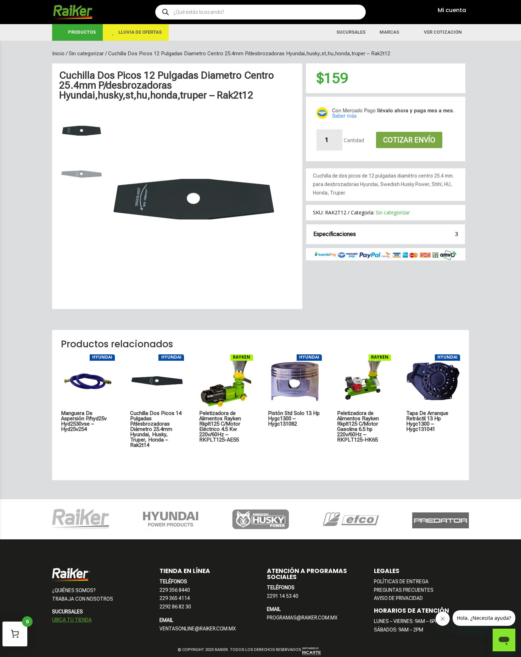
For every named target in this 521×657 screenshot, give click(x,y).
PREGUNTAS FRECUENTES (403, 590)
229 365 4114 (174, 598)
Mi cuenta (452, 10)
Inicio (58, 53)
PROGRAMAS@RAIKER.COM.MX (302, 617)
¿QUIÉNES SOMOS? (74, 590)
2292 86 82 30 (175, 607)
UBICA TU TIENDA (72, 620)
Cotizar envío (409, 140)
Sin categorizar (86, 53)
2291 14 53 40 (282, 596)
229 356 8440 (174, 590)
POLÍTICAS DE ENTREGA (401, 581)
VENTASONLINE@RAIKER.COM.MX (197, 628)
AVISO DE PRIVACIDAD (398, 598)
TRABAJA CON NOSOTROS (82, 599)
